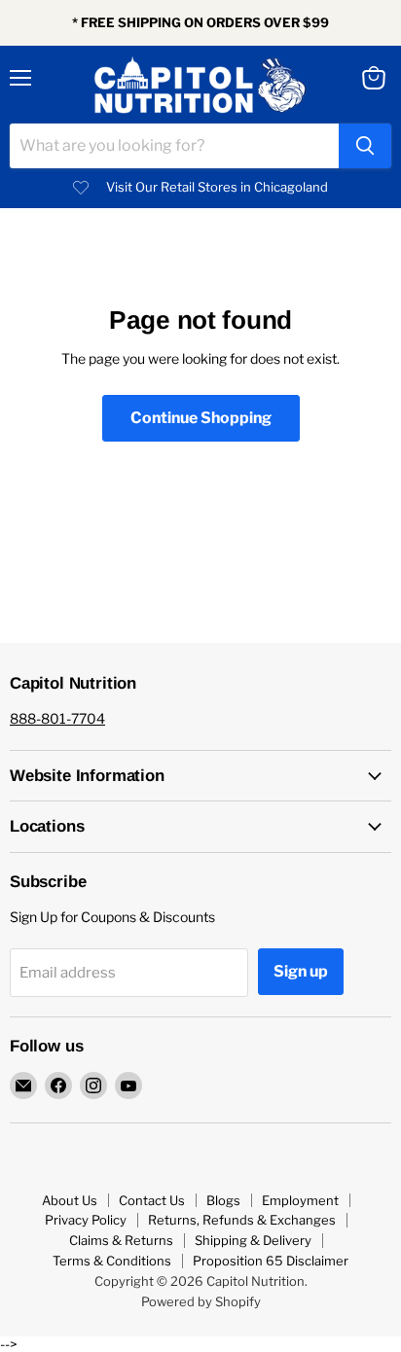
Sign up (300, 971)
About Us (69, 1200)
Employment (300, 1200)
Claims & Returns (121, 1240)
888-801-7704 (57, 718)
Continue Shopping (201, 418)
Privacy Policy (86, 1219)
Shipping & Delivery (253, 1240)
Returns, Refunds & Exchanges (242, 1219)
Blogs (223, 1200)
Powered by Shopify (201, 1301)
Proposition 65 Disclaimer (270, 1260)
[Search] (365, 146)
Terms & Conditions (112, 1260)
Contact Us (152, 1200)
